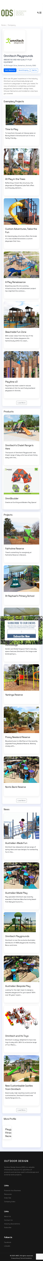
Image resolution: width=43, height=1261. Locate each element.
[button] (21, 623)
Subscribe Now (21, 636)
